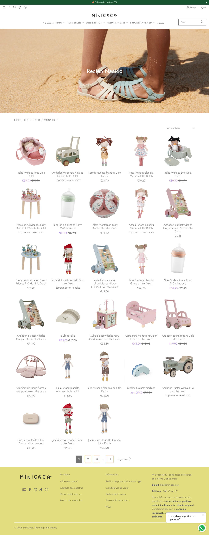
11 (109, 459)
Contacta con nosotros (71, 488)
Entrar (193, 7)
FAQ (108, 506)
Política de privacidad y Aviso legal (123, 481)
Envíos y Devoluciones (117, 500)
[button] (61, 23)
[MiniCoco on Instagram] (14, 7)
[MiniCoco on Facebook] (9, 7)
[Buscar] (202, 22)
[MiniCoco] (104, 15)
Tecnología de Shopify (46, 527)
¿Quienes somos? (69, 481)
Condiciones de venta (117, 488)
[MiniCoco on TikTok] (19, 7)
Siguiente (123, 459)
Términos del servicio (70, 494)
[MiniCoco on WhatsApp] (24, 7)
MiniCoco (28, 527)
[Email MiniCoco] (3, 7)
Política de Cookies (116, 494)
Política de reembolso (71, 500)
